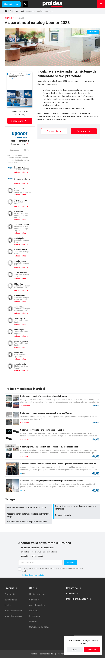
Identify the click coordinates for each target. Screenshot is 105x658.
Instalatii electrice (13, 610)
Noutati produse (37, 594)
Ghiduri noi (20, 11)
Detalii (74, 649)
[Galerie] (52, 65)
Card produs (52, 401)
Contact (71, 593)
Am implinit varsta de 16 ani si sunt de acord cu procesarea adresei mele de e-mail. (53, 570)
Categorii (8, 4)
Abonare (70, 562)
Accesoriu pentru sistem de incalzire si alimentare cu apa (28, 515)
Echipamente (11, 599)
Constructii (10, 594)
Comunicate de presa (39, 627)
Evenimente (34, 616)
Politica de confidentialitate (33, 575)
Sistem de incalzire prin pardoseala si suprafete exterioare (77, 507)
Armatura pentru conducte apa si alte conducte (28, 521)
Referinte (33, 610)
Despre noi (72, 588)
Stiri (11, 11)
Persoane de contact (84, 132)
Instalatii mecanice (14, 616)
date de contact (20, 172)
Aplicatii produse (37, 605)
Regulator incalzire (77, 515)
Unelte (8, 605)
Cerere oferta (54, 131)
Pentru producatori (77, 598)
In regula (92, 649)
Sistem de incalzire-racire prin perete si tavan (28, 507)
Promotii (33, 621)
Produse (9, 588)
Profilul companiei (20, 142)
